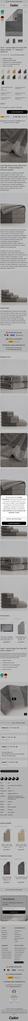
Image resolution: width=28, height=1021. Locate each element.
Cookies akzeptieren (14, 523)
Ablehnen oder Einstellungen (14, 518)
